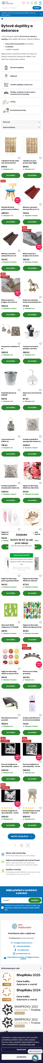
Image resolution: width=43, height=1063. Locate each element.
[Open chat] (35, 1058)
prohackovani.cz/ (23, 954)
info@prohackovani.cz (23, 943)
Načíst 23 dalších (19, 836)
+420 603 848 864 (23, 946)
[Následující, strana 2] (21, 845)
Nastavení (21, 1049)
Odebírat (35, 900)
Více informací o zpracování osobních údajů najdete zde (22, 907)
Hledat (37, 8)
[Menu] (40, 3)
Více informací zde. (27, 1044)
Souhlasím (21, 1057)
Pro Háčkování (23, 950)
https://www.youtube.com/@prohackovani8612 (23, 958)
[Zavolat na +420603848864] (27, 3)
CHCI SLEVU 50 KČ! (21, 555)
